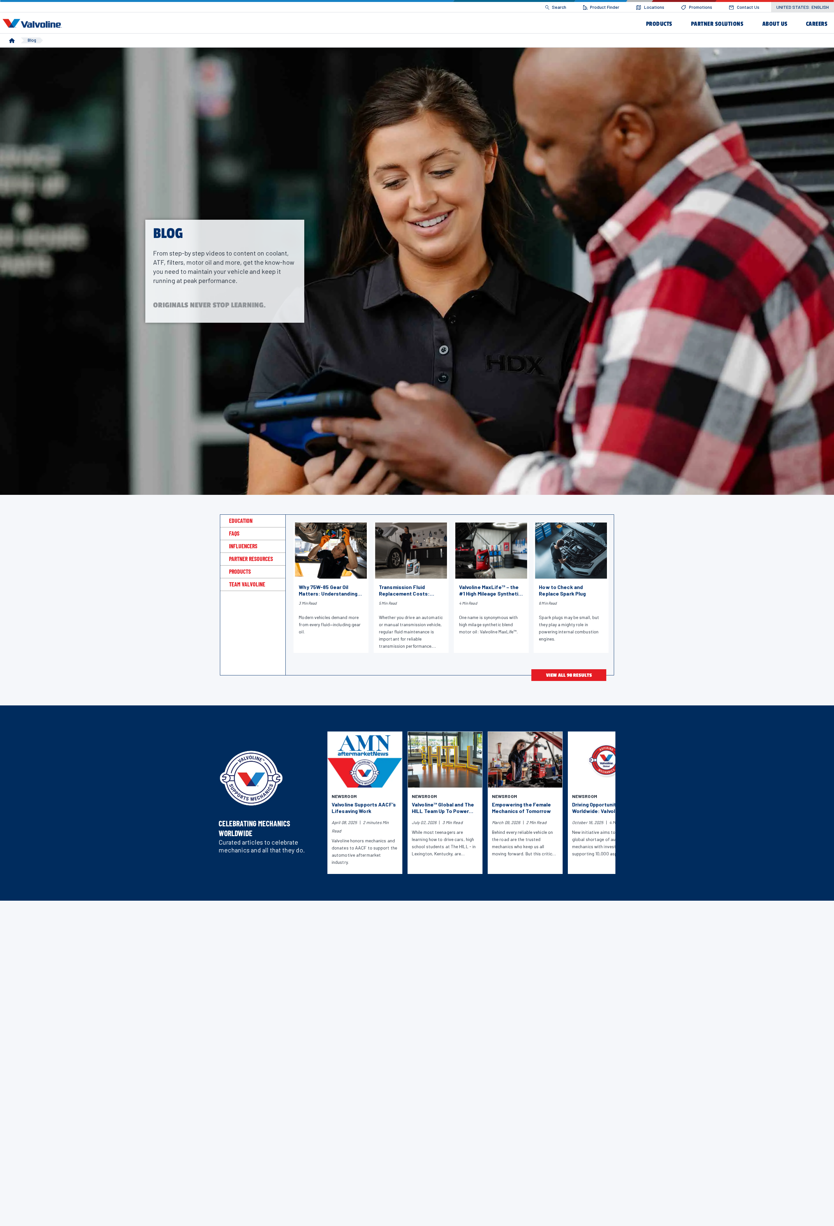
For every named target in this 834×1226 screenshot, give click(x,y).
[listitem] (555, 7)
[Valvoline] (33, 23)
